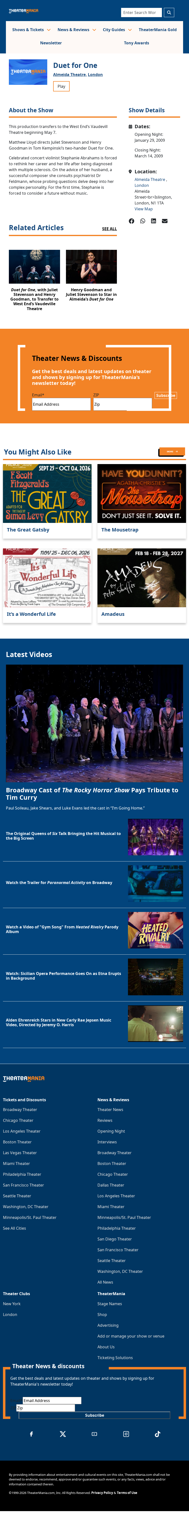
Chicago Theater (18, 1120)
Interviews (107, 1142)
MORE (170, 451)
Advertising (108, 1325)
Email (38, 395)
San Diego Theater (114, 1239)
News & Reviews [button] (74, 29)
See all (109, 228)
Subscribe (165, 395)
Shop (102, 1314)
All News (105, 1282)
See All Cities (14, 1228)
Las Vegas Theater (20, 1152)
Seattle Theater (17, 1196)
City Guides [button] (114, 29)
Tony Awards (136, 43)
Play (61, 86)
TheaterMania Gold (158, 29)
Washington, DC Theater (25, 1206)
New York (12, 1303)
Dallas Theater (110, 1185)
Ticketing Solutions (115, 1357)
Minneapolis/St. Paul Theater (30, 1217)
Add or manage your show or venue (130, 1336)
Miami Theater (16, 1163)
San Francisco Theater (23, 1185)
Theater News (110, 1109)
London (95, 74)
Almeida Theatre (150, 179)
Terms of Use (127, 1493)
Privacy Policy (102, 1493)
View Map (144, 209)
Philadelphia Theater (22, 1174)
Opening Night (111, 1131)
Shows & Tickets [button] (28, 29)
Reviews (104, 1120)
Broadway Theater (20, 1109)
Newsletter (51, 43)
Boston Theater (17, 1142)
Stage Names (109, 1303)
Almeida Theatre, (70, 74)
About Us (106, 1347)
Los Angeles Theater (22, 1131)
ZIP (96, 395)
